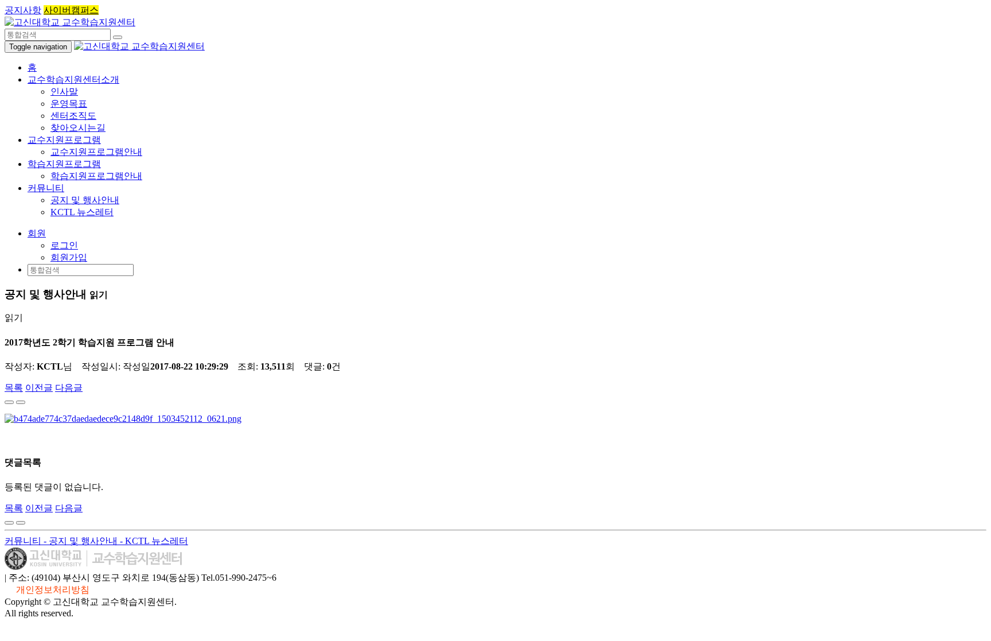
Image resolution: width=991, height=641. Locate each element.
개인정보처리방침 (52, 590)
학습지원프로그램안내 (96, 176)
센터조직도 (73, 116)
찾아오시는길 (78, 128)
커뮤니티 (24, 541)
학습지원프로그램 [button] (64, 164)
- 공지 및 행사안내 (82, 541)
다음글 (69, 388)
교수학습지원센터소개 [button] (73, 79)
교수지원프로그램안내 (96, 152)
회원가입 (68, 257)
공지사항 (23, 10)
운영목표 (68, 103)
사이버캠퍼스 (71, 10)
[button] (37, 233)
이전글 (39, 388)
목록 (14, 388)
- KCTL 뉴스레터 (154, 541)
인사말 (64, 91)
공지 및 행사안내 (84, 200)
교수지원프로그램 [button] (64, 140)
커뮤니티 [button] (46, 188)
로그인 (64, 245)
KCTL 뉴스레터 (82, 212)
